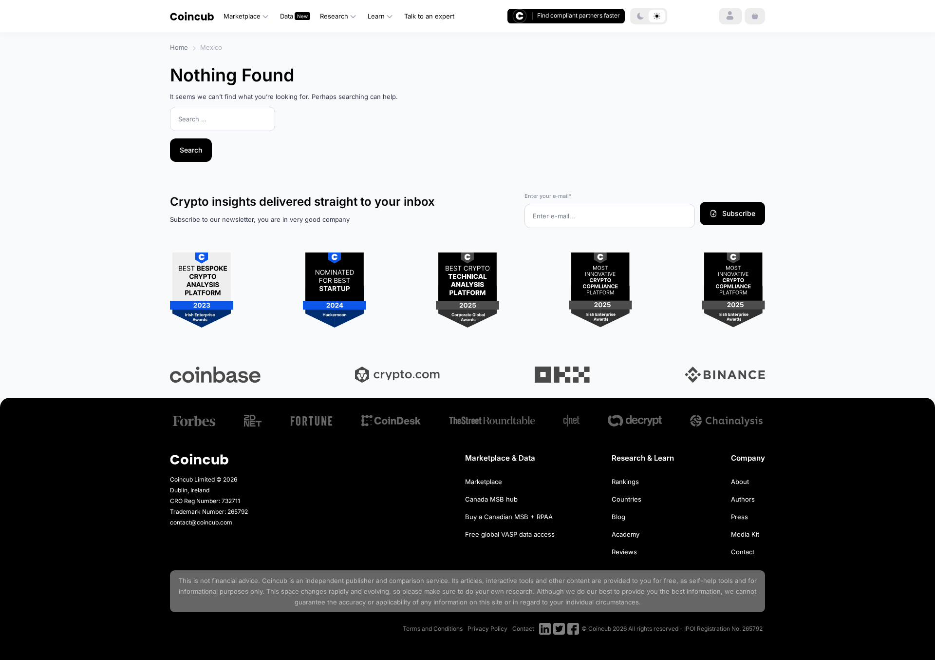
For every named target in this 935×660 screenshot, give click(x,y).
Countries (626, 499)
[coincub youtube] (545, 629)
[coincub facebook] (573, 629)
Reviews (624, 552)
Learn (376, 16)
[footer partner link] (194, 421)
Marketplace (242, 16)
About (740, 481)
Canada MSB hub (491, 499)
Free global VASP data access (510, 534)
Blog (618, 517)
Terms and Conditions (433, 628)
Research (334, 16)
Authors (743, 499)
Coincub (274, 580)
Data (286, 16)
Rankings (625, 481)
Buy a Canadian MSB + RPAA (509, 517)
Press (739, 517)
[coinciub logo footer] (199, 459)
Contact (742, 552)
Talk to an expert (429, 16)
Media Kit (745, 534)
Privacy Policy (487, 628)
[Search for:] (222, 119)
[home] (192, 16)
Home (179, 47)
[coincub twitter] (559, 629)
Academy (625, 534)
